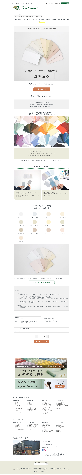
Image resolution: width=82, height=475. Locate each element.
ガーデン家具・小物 (32, 408)
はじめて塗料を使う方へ (19, 424)
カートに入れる (42, 341)
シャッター (30, 405)
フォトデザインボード (43, 471)
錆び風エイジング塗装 (47, 410)
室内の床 (16, 403)
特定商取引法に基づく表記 (48, 425)
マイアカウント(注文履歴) (48, 430)
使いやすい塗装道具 (61, 402)
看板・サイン (30, 410)
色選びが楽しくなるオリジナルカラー (32, 16)
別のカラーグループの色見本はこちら (42, 282)
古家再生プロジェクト (32, 425)
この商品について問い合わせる (50, 321)
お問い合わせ (45, 427)
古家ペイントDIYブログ (61, 430)
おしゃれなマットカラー (48, 402)
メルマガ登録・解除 (47, 431)
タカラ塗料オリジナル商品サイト (52, 469)
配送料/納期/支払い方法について (51, 318)
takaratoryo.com (45, 447)
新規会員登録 (45, 429)
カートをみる (66, 3)
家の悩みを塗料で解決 (32, 426)
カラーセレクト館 (33, 469)
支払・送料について (24, 468)
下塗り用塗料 (59, 403)
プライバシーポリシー (44, 468)
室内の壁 (16, 402)
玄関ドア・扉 (30, 404)
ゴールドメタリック (47, 405)
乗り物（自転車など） (32, 409)
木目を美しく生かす (47, 404)
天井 (15, 404)
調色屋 (19, 469)
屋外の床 (30, 403)
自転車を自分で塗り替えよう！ (34, 424)
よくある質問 (45, 426)
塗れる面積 (17, 425)
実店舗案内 (59, 425)
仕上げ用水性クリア (61, 404)
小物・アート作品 (18, 412)
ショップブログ (60, 427)
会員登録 (58, 3)
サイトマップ (59, 431)
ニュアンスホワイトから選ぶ (19, 16)
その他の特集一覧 (31, 429)
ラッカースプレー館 (25, 469)
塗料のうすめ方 (17, 426)
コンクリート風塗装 (47, 403)
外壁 (29, 402)
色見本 (20, 14)
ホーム (16, 14)
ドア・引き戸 (17, 405)
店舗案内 (51, 468)
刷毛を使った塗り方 (18, 427)
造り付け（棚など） (18, 408)
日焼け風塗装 (45, 412)
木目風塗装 (45, 413)
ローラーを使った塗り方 (19, 429)
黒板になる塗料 (46, 409)
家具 (15, 409)
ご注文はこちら (42, 89)
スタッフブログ (60, 429)
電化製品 (16, 410)
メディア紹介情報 (60, 426)
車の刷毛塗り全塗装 (41, 469)
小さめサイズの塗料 (32, 427)
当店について (59, 424)
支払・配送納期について (48, 424)
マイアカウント (50, 3)
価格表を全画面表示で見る (49, 320)
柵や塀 (29, 407)
